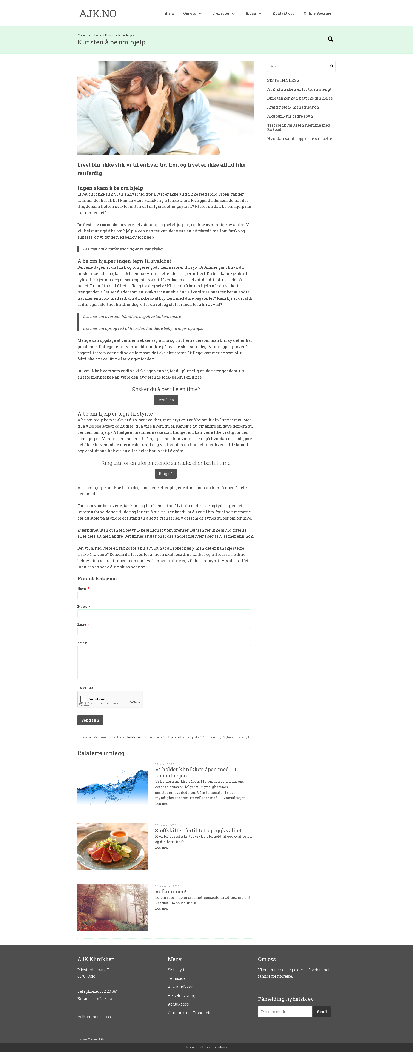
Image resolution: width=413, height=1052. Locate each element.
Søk (331, 66)
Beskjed (83, 642)
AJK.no (97, 13)
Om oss (190, 13)
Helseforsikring (182, 995)
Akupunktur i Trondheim (190, 1012)
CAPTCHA (85, 688)
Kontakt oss (283, 13)
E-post (83, 607)
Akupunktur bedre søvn (290, 116)
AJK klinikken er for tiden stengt (299, 89)
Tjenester (221, 13)
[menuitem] (169, 13)
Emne (83, 624)
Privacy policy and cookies (206, 1047)
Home (98, 35)
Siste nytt (242, 737)
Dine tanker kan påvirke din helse (300, 98)
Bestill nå (166, 399)
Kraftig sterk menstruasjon (293, 107)
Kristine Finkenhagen (110, 737)
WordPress (91, 1038)
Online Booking (317, 13)
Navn (83, 589)
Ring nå (166, 473)
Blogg (251, 13)
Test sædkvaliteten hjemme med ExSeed (298, 127)
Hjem (169, 13)
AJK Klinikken (181, 986)
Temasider (177, 978)
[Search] (331, 39)
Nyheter (228, 737)
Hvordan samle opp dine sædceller (300, 138)
